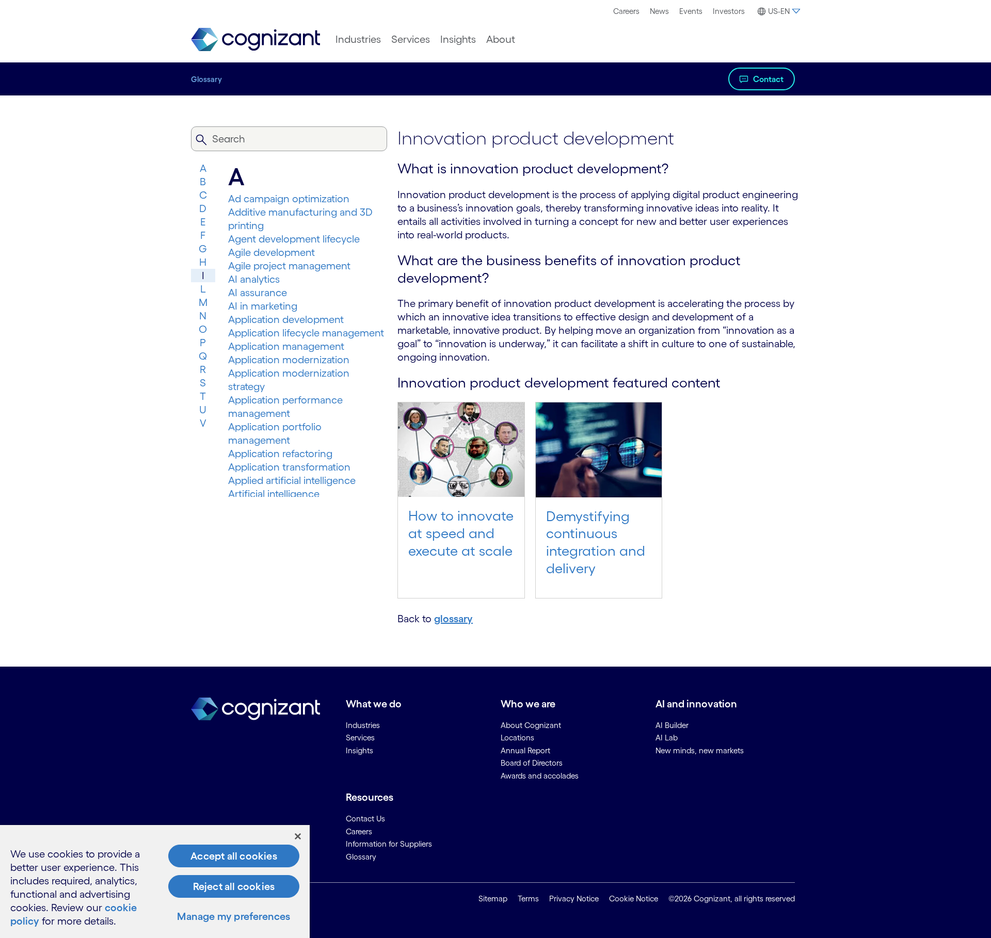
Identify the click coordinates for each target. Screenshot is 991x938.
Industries (358, 39)
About (500, 39)
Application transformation (289, 467)
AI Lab (667, 737)
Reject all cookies (234, 886)
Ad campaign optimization (288, 198)
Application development (286, 319)
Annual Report (525, 750)
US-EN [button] (779, 11)
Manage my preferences (233, 916)
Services (410, 39)
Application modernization (288, 359)
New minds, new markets (700, 750)
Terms (528, 898)
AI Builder (672, 725)
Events (690, 11)
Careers (626, 11)
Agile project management (289, 265)
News (659, 11)
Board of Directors (532, 762)
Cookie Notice (633, 898)
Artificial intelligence (273, 493)
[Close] (298, 836)
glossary (453, 618)
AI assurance (257, 292)
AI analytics (254, 279)
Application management (286, 346)
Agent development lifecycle (294, 239)
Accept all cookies (233, 856)
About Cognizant (531, 725)
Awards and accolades (540, 775)
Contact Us (365, 818)
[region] (155, 881)
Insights (458, 39)
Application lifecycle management (306, 332)
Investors (729, 11)
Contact (768, 79)
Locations (517, 737)
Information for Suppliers (389, 843)
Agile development (271, 252)
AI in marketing (262, 306)
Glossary (206, 79)
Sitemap (492, 898)
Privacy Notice (574, 898)
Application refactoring (280, 453)
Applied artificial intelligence (292, 480)
